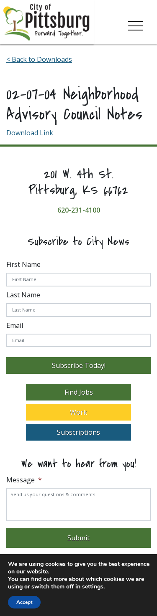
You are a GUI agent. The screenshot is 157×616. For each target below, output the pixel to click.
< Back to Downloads (39, 59)
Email (14, 325)
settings (92, 587)
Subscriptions (78, 432)
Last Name (23, 294)
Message (24, 480)
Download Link (29, 132)
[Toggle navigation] (135, 24)
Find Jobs (78, 392)
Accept (24, 602)
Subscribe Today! (79, 365)
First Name (23, 264)
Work (78, 412)
